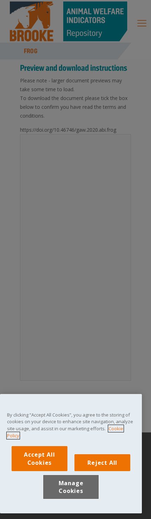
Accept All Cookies (39, 458)
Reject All (102, 463)
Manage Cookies (71, 487)
